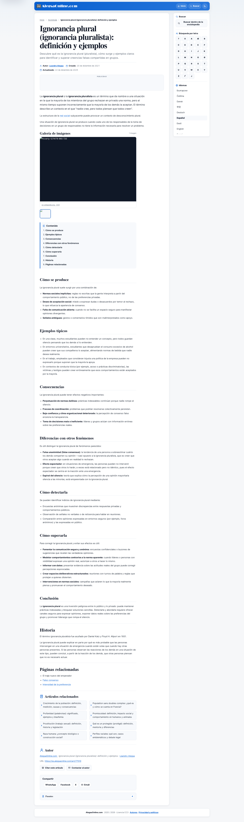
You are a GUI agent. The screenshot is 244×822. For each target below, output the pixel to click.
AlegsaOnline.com (49, 756)
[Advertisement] (102, 83)
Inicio (42, 20)
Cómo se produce (54, 230)
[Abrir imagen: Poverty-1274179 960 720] (88, 169)
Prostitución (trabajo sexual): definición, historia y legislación (62, 725)
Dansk (180, 101)
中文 (179, 107)
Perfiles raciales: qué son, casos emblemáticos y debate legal (108, 736)
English (180, 129)
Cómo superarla (53, 251)
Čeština (180, 96)
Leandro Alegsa (56, 66)
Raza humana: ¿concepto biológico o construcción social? (61, 736)
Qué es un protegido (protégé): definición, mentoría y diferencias (113, 725)
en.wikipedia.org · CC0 (51, 205)
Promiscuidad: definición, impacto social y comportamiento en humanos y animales (113, 715)
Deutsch (181, 112)
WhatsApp (50, 784)
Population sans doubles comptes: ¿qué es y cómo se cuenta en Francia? (113, 705)
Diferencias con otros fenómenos (62, 243)
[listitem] (45, 213)
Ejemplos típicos (53, 234)
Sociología (52, 20)
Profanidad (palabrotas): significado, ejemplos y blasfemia (60, 715)
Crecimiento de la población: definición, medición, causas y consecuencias (62, 705)
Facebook (65, 784)
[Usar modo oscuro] (205, 6)
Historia (49, 260)
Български (182, 90)
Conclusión (51, 256)
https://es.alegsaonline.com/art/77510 (63, 761)
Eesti (179, 123)
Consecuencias (53, 239)
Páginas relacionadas (55, 264)
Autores (134, 812)
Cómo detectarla (53, 247)
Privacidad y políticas (148, 812)
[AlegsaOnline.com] (57, 6)
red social (65, 115)
